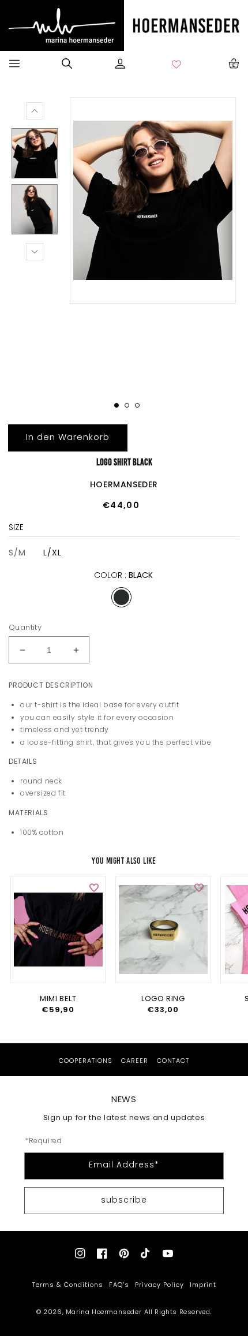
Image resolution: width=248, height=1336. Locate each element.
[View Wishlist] (177, 63)
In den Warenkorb (68, 437)
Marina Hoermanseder (103, 1311)
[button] (14, 63)
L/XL (52, 552)
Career (134, 1061)
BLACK (121, 597)
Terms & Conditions (67, 1284)
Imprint (203, 1284)
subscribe (124, 1200)
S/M (17, 552)
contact (173, 1061)
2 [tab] (127, 405)
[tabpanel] (152, 200)
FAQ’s (119, 1284)
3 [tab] (137, 405)
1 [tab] (116, 405)
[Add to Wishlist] (94, 888)
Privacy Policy (159, 1284)
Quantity (25, 627)
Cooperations (85, 1061)
